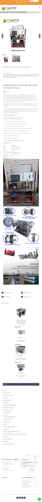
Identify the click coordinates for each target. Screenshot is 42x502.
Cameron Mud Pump (24, 74)
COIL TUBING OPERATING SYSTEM (9, 405)
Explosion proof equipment (8, 443)
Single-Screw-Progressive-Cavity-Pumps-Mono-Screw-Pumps (14, 434)
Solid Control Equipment (8, 410)
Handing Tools (6, 429)
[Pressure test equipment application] (21, 247)
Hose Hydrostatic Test (8, 419)
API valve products (6, 392)
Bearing (4, 424)
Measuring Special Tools (8, 439)
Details (21, 312)
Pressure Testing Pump (31, 75)
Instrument (5, 397)
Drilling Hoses (6, 436)
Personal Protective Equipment (9, 426)
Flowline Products (6, 421)
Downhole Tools (6, 402)
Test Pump (9, 73)
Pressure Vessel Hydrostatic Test (10, 416)
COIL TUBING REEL (6, 412)
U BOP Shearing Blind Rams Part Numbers (30, 462)
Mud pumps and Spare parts (8, 407)
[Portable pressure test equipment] (21, 208)
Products (9, 12)
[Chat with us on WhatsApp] (39, 499)
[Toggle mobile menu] (39, 7)
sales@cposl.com (6, 468)
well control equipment (12, 77)
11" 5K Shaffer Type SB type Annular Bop (12, 74)
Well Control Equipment (7, 395)
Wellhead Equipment (7, 400)
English (32, 0)
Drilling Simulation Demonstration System (11, 431)
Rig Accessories (6, 441)
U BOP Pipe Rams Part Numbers (28, 465)
